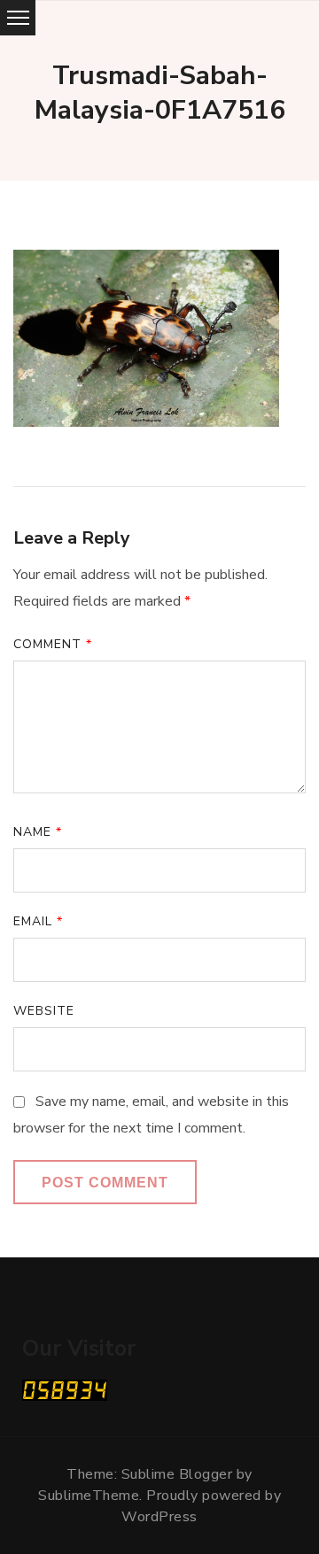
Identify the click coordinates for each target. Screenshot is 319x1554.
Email (38, 921)
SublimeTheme (88, 1495)
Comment (52, 644)
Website (43, 1010)
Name (37, 831)
